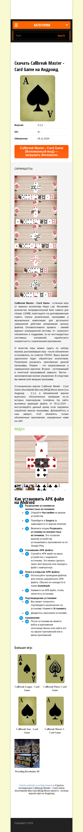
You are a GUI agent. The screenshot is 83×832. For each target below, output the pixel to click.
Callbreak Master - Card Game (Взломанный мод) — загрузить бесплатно (41, 151)
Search (61, 35)
